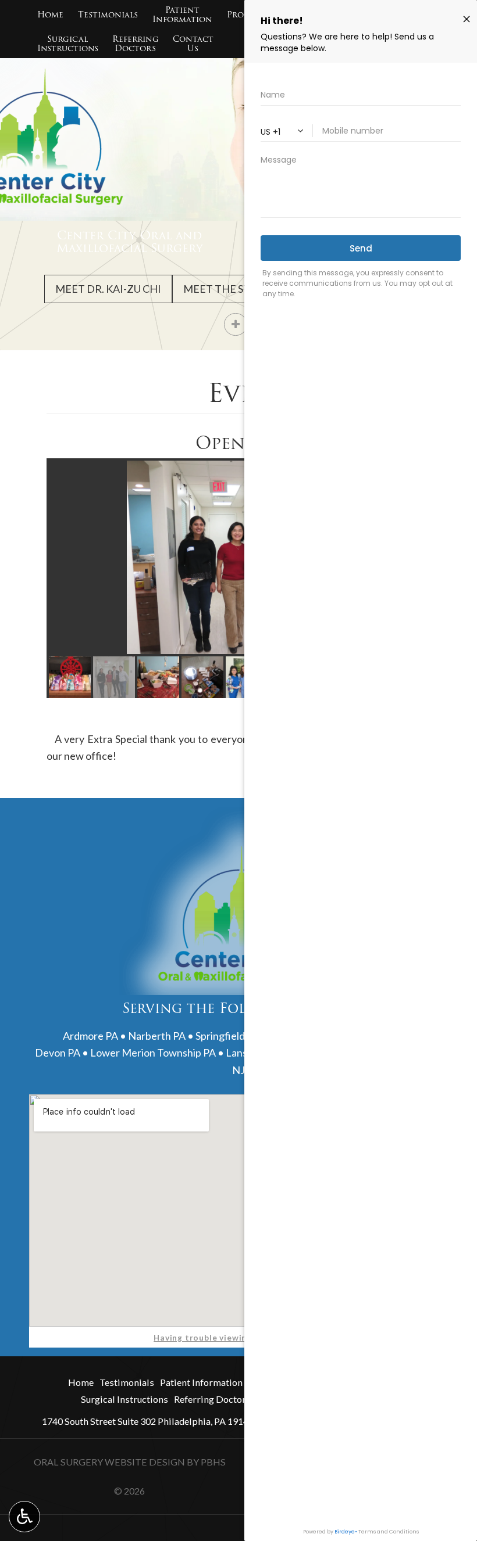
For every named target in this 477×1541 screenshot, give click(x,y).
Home (50, 14)
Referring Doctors (212, 1398)
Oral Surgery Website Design (109, 1461)
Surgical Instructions (124, 1398)
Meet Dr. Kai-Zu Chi (108, 288)
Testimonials (108, 14)
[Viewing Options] (24, 1516)
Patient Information (201, 1382)
